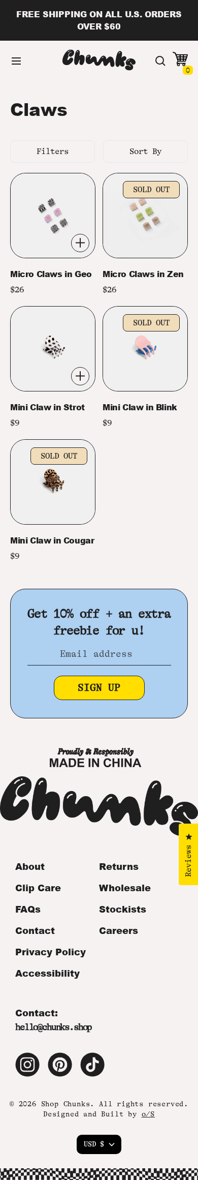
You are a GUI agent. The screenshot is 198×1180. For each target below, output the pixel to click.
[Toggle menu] (16, 61)
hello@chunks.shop (53, 1027)
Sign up (99, 687)
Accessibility (47, 973)
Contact (35, 930)
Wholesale (125, 887)
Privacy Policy (50, 951)
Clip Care (38, 887)
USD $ (94, 1144)
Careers (118, 930)
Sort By (145, 151)
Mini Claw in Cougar (52, 540)
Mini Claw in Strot (47, 407)
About (30, 866)
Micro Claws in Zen (143, 274)
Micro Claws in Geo (51, 274)
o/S (148, 1114)
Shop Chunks (65, 1104)
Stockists (122, 909)
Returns (119, 866)
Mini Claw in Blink (140, 407)
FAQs (28, 909)
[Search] (160, 61)
